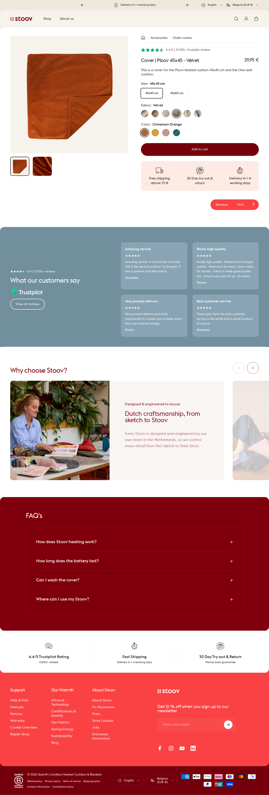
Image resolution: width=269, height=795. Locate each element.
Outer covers (182, 37)
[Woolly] (155, 113)
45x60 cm (176, 93)
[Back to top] (253, 204)
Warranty (17, 720)
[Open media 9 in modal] (69, 94)
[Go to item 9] (42, 166)
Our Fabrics (60, 722)
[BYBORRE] (197, 113)
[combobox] (212, 5)
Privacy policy (52, 781)
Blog (54, 742)
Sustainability (61, 736)
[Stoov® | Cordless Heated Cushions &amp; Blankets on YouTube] (182, 748)
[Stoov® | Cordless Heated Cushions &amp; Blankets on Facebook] (159, 748)
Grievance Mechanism (101, 736)
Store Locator (103, 720)
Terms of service (72, 781)
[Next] (187, 5)
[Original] (144, 113)
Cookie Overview (23, 727)
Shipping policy (91, 781)
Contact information (38, 787)
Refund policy (34, 781)
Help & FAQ (19, 700)
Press (96, 714)
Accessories (159, 37)
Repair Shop (19, 734)
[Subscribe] (228, 724)
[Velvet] (176, 113)
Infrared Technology (60, 702)
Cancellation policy (63, 787)
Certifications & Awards (63, 713)
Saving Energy (62, 729)
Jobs (96, 727)
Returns (16, 714)
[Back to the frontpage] (143, 38)
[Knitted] (165, 113)
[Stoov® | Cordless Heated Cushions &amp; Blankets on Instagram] (171, 748)
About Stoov (102, 700)
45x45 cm (151, 93)
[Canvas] (187, 113)
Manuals (17, 707)
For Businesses (103, 707)
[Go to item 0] (19, 166)
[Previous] (82, 5)
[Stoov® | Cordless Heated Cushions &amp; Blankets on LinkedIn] (193, 748)
